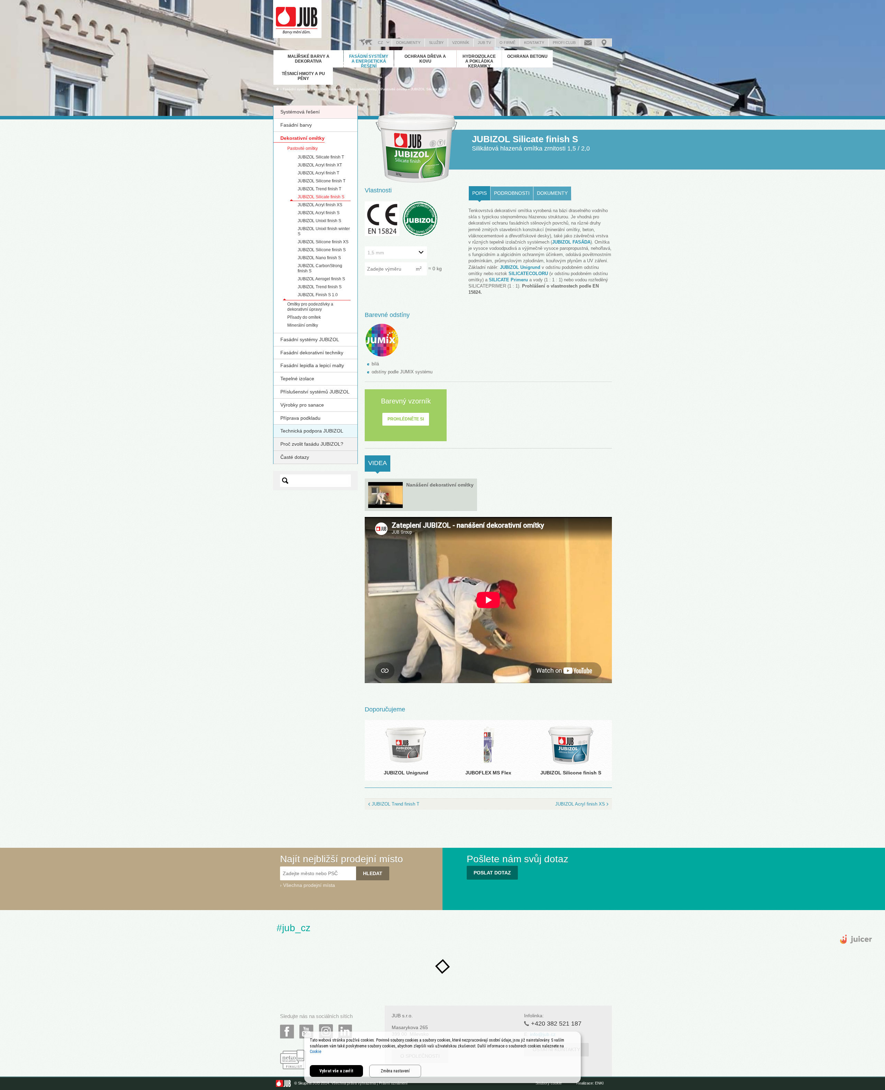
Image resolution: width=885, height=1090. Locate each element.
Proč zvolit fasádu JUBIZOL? (311, 444)
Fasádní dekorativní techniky (311, 352)
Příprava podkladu (300, 418)
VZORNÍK (460, 42)
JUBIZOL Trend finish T (319, 189)
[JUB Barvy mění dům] (297, 19)
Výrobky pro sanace (302, 405)
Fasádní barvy (296, 125)
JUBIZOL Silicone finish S (322, 249)
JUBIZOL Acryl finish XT (320, 165)
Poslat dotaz (588, 42)
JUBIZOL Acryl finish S (318, 212)
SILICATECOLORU (528, 273)
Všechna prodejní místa (309, 885)
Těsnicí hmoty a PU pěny (303, 76)
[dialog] (442, 1057)
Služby (436, 42)
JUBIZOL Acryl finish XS (320, 204)
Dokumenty (408, 42)
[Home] (277, 89)
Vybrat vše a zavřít (336, 1071)
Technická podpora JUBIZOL (311, 431)
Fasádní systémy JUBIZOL (309, 339)
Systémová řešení (300, 112)
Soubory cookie (548, 1083)
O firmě (507, 42)
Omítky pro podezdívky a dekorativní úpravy (310, 307)
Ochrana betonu (527, 56)
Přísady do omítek (304, 317)
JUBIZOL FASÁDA (571, 242)
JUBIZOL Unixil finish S (319, 220)
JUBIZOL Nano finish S (319, 257)
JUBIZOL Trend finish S (320, 286)
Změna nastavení (395, 1071)
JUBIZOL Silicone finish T (321, 181)
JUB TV (484, 42)
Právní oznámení (393, 1083)
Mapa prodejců (604, 42)
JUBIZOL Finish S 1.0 (318, 294)
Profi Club (564, 42)
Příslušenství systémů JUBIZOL (315, 391)
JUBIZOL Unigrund (520, 267)
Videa (379, 463)
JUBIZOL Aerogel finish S (321, 278)
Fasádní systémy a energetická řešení (368, 61)
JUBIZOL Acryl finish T (318, 173)
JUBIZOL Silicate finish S (430, 89)
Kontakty (534, 42)
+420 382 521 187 (556, 1023)
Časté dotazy (294, 457)
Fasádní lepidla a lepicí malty (312, 365)
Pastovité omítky (302, 148)
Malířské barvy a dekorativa (308, 59)
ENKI (599, 1083)
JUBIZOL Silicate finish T (321, 157)
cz (380, 42)
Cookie (315, 1051)
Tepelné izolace (297, 378)
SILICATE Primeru (508, 279)
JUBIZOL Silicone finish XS (323, 241)
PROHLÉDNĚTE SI (406, 419)
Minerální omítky (302, 325)
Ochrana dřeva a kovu (425, 59)
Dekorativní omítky (302, 138)
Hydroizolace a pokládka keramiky (479, 61)
